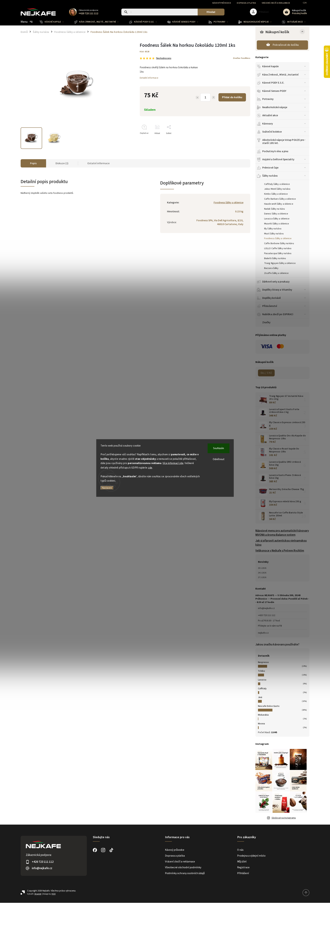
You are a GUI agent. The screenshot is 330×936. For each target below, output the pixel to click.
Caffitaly (262, 688)
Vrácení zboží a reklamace (276, 3)
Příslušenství (269, 306)
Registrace (243, 867)
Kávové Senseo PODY (274, 91)
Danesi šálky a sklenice (276, 213)
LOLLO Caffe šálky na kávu (278, 248)
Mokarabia (263, 715)
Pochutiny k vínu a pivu (275, 151)
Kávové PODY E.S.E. (273, 83)
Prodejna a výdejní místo (251, 856)
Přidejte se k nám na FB (270, 626)
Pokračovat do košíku (286, 45)
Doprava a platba (246, 3)
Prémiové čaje (270, 168)
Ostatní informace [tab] (98, 163)
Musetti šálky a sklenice (276, 223)
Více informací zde (173, 463)
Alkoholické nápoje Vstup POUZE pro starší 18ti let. (283, 141)
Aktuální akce (270, 115)
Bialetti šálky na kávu (275, 258)
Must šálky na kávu (274, 233)
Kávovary (267, 124)
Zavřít (239, 139)
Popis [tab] (33, 163)
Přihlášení (243, 873)
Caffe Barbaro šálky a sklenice (280, 199)
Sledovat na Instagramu (284, 818)
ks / (266, 373)
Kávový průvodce (221, 3)
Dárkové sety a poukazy (275, 282)
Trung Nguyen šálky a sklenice (280, 263)
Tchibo (261, 671)
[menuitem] (54, 21)
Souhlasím (218, 448)
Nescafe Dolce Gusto (268, 706)
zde (150, 467)
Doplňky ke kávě (271, 298)
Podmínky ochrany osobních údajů (185, 873)
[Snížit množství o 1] (197, 97)
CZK (305, 2)
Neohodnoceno (163, 58)
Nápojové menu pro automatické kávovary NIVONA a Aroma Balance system (282, 533)
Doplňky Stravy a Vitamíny (277, 290)
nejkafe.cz (263, 633)
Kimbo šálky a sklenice (276, 194)
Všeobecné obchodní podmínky (183, 867)
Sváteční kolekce (272, 132)
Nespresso (263, 662)
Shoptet (37, 894)
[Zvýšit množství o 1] (213, 97)
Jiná (260, 697)
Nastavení (107, 487)
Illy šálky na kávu (272, 228)
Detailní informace (149, 78)
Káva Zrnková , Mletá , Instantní (280, 75)
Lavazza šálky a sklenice (276, 218)
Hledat (211, 11)
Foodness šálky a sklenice (278, 238)
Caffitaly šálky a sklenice (277, 184)
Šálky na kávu (270, 176)
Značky (266, 322)
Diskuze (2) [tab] (62, 163)
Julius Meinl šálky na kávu (277, 189)
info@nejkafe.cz (266, 608)
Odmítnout (218, 459)
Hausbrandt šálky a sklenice (278, 204)
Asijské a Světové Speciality (278, 159)
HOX (54, 894)
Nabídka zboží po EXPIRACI (277, 314)
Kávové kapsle (270, 66)
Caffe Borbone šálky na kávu (279, 243)
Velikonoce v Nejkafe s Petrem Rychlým (279, 551)
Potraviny (267, 99)
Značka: (241, 58)
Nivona (261, 723)
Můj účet (242, 861)
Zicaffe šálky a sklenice (276, 273)
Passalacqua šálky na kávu (278, 253)
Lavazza (262, 680)
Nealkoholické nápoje (274, 107)
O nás (240, 850)
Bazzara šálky (271, 268)
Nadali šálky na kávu (274, 209)
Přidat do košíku (232, 97)
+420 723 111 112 (266, 615)
